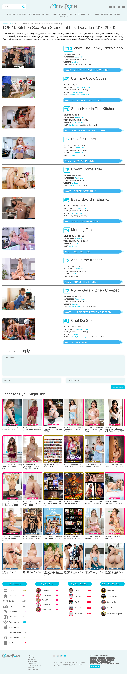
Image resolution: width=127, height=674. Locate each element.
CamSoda (78, 608)
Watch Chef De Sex (77, 342)
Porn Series (67, 14)
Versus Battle (106, 14)
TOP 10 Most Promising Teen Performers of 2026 (12, 466)
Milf (81, 57)
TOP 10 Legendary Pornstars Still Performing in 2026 (10, 503)
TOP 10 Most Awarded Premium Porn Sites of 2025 (73, 538)
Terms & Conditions (33, 661)
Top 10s (11, 601)
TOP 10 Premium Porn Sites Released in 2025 (94, 502)
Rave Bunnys (112, 608)
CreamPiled (111, 590)
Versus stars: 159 (95, 663)
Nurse (82, 299)
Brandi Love (73, 246)
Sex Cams (45, 14)
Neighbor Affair (77, 213)
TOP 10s (117, 14)
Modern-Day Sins (78, 122)
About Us (30, 655)
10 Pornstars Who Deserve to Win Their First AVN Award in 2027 (31, 467)
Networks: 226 (94, 661)
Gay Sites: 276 (101, 659)
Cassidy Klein (73, 185)
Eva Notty (45, 590)
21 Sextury (75, 183)
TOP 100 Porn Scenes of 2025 (11, 573)
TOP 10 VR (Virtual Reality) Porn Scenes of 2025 (53, 573)
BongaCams (79, 614)
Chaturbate (78, 596)
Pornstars (56, 14)
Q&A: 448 (93, 659)
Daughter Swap (77, 92)
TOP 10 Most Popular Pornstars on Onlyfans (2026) (11, 538)
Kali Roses (72, 155)
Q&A (10, 606)
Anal (81, 178)
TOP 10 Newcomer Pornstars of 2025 (92, 537)
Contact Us (31, 657)
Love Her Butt (112, 602)
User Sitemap (32, 659)
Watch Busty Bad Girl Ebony (83, 221)
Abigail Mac (46, 600)
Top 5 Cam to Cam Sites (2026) (51, 465)
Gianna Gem (84, 95)
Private (74, 274)
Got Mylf (75, 243)
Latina (77, 57)
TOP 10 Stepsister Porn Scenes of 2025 (73, 573)
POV (82, 148)
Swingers (78, 87)
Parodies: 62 (105, 663)
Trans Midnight (112, 596)
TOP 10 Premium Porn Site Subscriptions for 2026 (52, 503)
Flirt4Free (78, 602)
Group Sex (84, 329)
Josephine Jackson (75, 306)
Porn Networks (34, 14)
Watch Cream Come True (80, 191)
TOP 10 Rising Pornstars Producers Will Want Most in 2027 (114, 429)
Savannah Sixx (74, 95)
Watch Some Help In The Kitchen (85, 130)
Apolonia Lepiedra (83, 337)
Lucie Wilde (46, 605)
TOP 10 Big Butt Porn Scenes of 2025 (114, 573)
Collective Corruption (114, 614)
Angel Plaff (72, 337)
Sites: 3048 (93, 658)
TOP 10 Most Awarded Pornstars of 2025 (114, 537)
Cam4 (77, 590)
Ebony (82, 117)
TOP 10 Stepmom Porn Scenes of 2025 (94, 573)
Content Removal (33, 669)
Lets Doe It (75, 62)
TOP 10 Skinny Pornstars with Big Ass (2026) (52, 429)
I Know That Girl (77, 153)
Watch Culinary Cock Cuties (83, 100)
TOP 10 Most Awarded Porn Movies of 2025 (52, 537)
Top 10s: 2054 (110, 658)
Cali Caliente (73, 125)
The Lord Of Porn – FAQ (35, 665)
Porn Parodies (79, 14)
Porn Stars (12, 596)
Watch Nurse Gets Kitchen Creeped (88, 312)
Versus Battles (14, 627)
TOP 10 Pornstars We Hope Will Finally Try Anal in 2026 (32, 503)
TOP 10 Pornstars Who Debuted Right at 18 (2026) (73, 429)
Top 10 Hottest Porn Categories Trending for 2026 (94, 466)
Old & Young (86, 87)
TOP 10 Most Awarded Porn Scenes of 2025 (32, 537)
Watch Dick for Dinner (79, 161)
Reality (77, 117)
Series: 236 (110, 659)
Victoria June (46, 609)
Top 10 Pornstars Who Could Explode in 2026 (114, 465)
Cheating (78, 208)
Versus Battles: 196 (105, 661)
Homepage (11, 14)
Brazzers (75, 304)
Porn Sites (21, 14)
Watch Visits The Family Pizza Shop (86, 70)
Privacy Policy (32, 663)
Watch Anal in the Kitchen (81, 282)
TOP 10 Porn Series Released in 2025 (72, 502)
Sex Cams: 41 (114, 663)
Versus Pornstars (15, 632)
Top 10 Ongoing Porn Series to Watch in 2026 (73, 465)
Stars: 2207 (101, 658)
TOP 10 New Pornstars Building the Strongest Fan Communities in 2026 (94, 430)
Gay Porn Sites (93, 14)
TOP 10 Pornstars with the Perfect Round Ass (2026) (32, 429)
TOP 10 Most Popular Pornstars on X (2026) (114, 502)
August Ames (46, 595)
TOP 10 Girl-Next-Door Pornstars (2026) (11, 428)
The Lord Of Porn (7, 24)
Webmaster (31, 667)
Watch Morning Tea (77, 251)
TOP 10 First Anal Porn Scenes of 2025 (32, 573)
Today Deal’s (63, 17)
